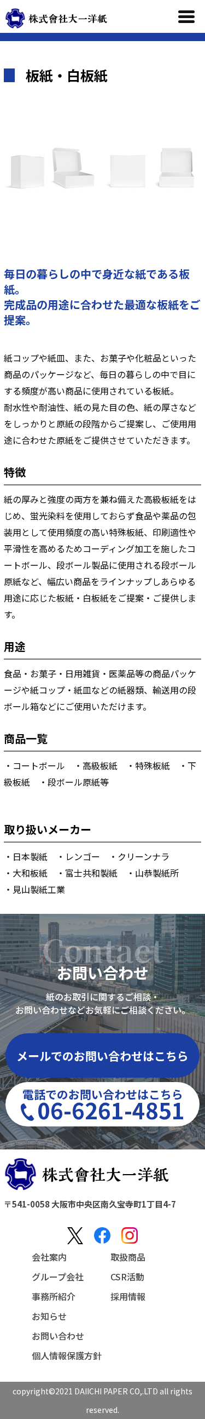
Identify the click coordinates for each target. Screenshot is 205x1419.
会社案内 (49, 1256)
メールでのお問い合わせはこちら (102, 1056)
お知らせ (49, 1316)
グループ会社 (58, 1276)
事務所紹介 (53, 1296)
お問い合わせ (58, 1335)
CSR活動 (127, 1276)
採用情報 (127, 1296)
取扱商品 (127, 1256)
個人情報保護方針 (67, 1355)
